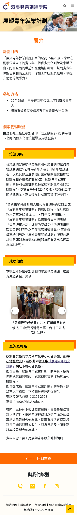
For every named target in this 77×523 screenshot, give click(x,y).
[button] (38, 154)
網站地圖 (11, 505)
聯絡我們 (25, 505)
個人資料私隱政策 (60, 505)
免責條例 (40, 505)
